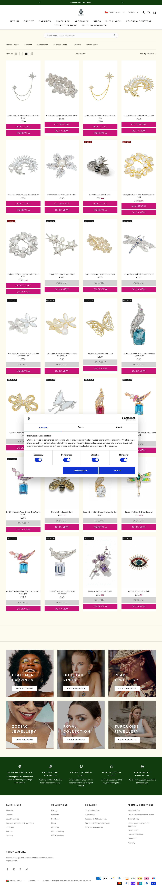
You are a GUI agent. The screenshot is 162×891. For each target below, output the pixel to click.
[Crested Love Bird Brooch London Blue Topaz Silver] (139, 324)
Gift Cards (10, 827)
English (131, 12)
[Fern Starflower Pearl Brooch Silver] (62, 166)
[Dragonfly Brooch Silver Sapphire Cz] (139, 245)
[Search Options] (115, 35)
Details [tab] (81, 427)
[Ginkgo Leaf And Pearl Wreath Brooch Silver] (23, 245)
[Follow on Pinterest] (20, 869)
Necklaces (82, 21)
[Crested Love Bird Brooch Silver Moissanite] (62, 562)
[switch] (66, 460)
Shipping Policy (134, 810)
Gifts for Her (90, 815)
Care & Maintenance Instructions (141, 815)
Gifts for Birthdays (92, 810)
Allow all (117, 470)
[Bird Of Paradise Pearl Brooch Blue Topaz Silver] (23, 483)
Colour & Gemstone (139, 21)
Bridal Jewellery (57, 836)
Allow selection (80, 470)
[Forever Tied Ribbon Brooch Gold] (23, 403)
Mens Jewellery (57, 831)
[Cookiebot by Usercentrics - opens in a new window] (124, 419)
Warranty (131, 843)
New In (14, 21)
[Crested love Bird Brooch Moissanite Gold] (100, 483)
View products (25, 688)
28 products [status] (81, 54)
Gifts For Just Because (94, 827)
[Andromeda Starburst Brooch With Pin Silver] (23, 86)
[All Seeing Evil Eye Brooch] (139, 562)
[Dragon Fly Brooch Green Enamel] (139, 483)
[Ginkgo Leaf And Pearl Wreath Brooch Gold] (139, 166)
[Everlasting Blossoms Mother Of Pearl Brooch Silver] (23, 324)
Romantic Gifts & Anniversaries (97, 823)
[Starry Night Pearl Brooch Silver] (62, 245)
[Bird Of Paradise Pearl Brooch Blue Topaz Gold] (139, 403)
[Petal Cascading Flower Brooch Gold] (100, 245)
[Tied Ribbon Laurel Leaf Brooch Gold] (139, 86)
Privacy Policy (133, 830)
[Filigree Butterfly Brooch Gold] (100, 324)
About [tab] (119, 427)
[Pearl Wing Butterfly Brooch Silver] (62, 403)
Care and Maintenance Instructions (20, 823)
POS (61, 881)
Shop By (29, 21)
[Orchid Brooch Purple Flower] (100, 562)
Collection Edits (65, 26)
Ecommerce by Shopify (79, 881)
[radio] (16, 53)
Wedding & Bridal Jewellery (96, 819)
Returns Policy (133, 819)
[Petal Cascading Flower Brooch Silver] (62, 86)
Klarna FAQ (132, 839)
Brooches (55, 827)
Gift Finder (113, 21)
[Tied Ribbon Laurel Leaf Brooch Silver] (23, 166)
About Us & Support (95, 26)
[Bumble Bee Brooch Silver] (100, 166)
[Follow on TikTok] (27, 869)
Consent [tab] (43, 427)
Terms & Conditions (136, 834)
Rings (97, 21)
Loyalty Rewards (12, 819)
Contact (9, 815)
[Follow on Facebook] (7, 869)
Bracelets (63, 21)
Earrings (45, 21)
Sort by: (147, 53)
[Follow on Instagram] (14, 869)
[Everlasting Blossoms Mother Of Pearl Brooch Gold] (62, 324)
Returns (9, 831)
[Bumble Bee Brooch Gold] (62, 483)
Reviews (9, 836)
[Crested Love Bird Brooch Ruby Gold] (100, 403)
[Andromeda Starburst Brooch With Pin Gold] (100, 86)
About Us (10, 810)
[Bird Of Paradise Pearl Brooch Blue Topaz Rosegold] (23, 562)
